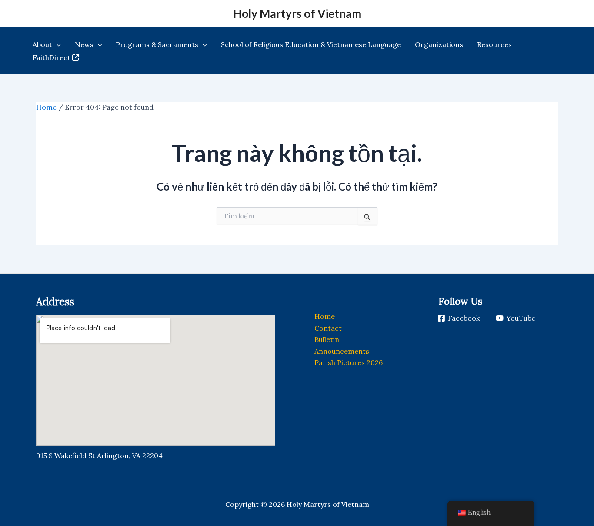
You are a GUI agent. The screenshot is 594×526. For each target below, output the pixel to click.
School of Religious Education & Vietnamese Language (311, 44)
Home (46, 107)
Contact (328, 328)
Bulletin (326, 339)
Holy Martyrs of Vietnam (297, 13)
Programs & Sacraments (157, 44)
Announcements (341, 351)
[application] (56, 44)
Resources (494, 44)
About (42, 44)
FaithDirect (51, 57)
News (84, 44)
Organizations (439, 44)
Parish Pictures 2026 (348, 362)
